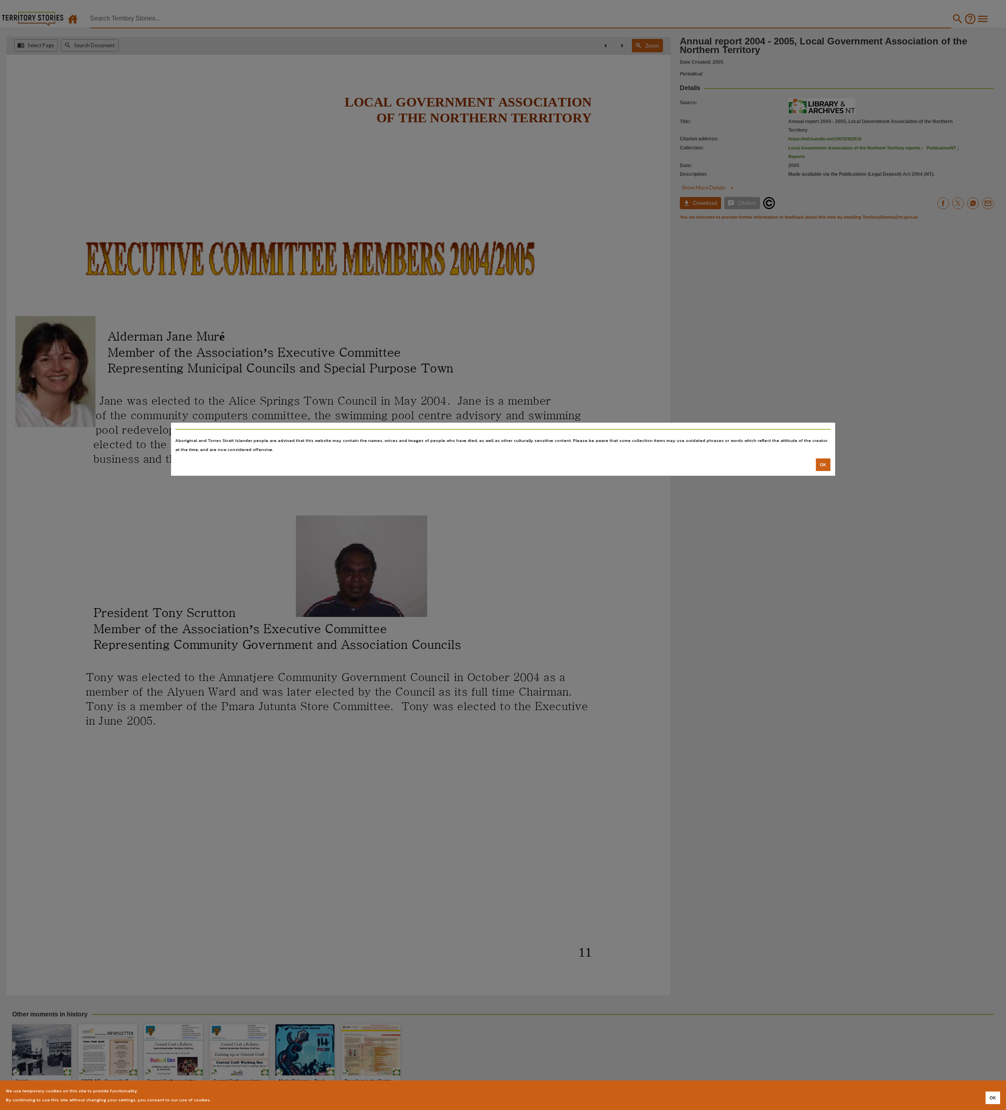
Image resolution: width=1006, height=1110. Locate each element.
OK (823, 464)
